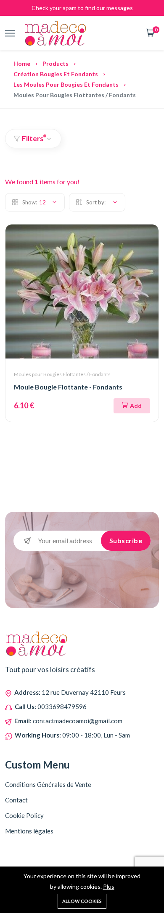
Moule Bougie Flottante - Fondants (68, 387)
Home (21, 63)
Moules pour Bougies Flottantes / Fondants (62, 374)
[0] (150, 33)
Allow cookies (82, 901)
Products (55, 63)
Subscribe (126, 540)
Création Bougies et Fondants (55, 73)
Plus (108, 886)
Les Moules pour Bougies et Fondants (66, 84)
